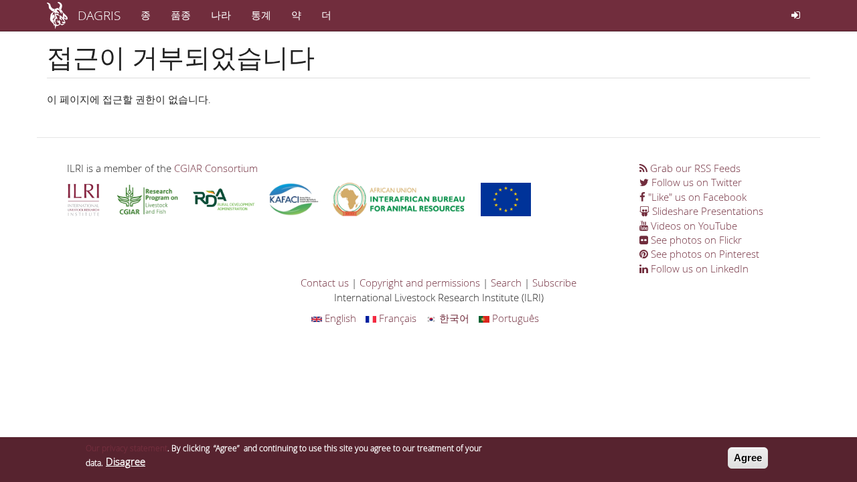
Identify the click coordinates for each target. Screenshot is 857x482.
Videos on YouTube (692, 225)
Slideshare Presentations (706, 211)
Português (514, 318)
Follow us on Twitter (695, 182)
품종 (181, 14)
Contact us (325, 282)
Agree (748, 457)
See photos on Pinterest (703, 253)
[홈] (62, 15)
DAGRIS (99, 15)
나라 (221, 14)
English (339, 318)
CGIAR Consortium (216, 168)
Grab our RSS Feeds (694, 168)
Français (396, 318)
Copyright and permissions (420, 282)
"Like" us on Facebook (696, 197)
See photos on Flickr (695, 239)
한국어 (453, 318)
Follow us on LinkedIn (698, 268)
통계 (261, 14)
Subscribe (554, 282)
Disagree (125, 462)
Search (506, 282)
